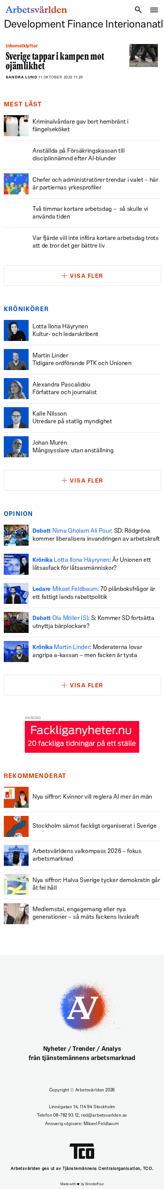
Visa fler (86, 276)
